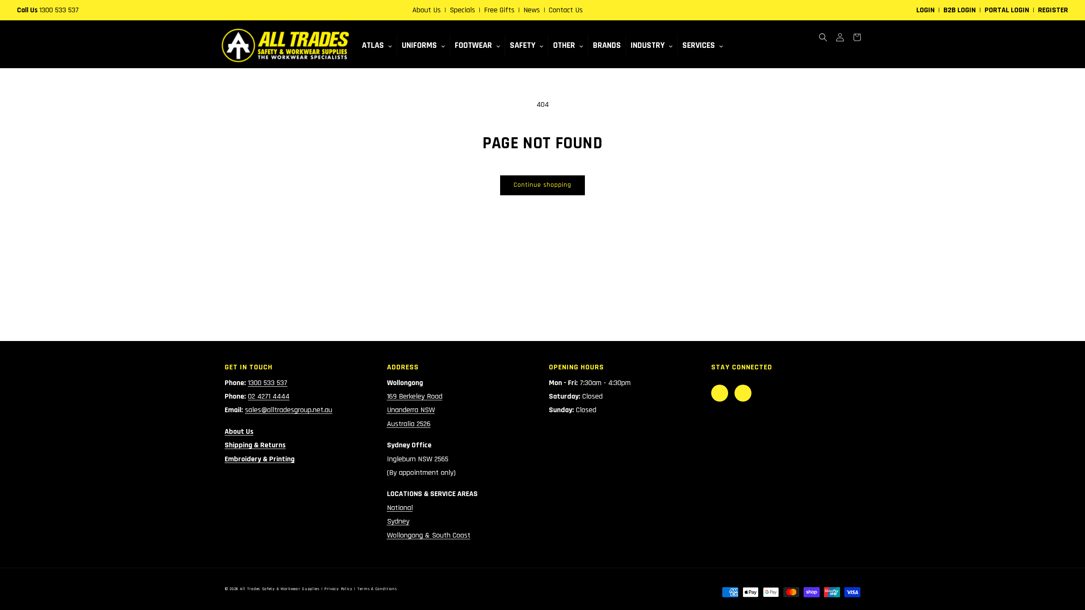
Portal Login (1007, 10)
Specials (462, 10)
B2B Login (959, 10)
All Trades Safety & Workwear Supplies (280, 588)
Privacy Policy (338, 588)
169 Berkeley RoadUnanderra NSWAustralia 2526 (414, 410)
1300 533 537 (59, 10)
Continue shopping (542, 185)
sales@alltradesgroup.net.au (288, 410)
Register (1053, 10)
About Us (426, 10)
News (531, 10)
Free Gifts (499, 10)
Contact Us (566, 10)
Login (925, 10)
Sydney (398, 521)
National (400, 508)
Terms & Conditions (377, 588)
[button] (823, 37)
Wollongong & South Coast (428, 535)
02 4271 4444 (268, 396)
